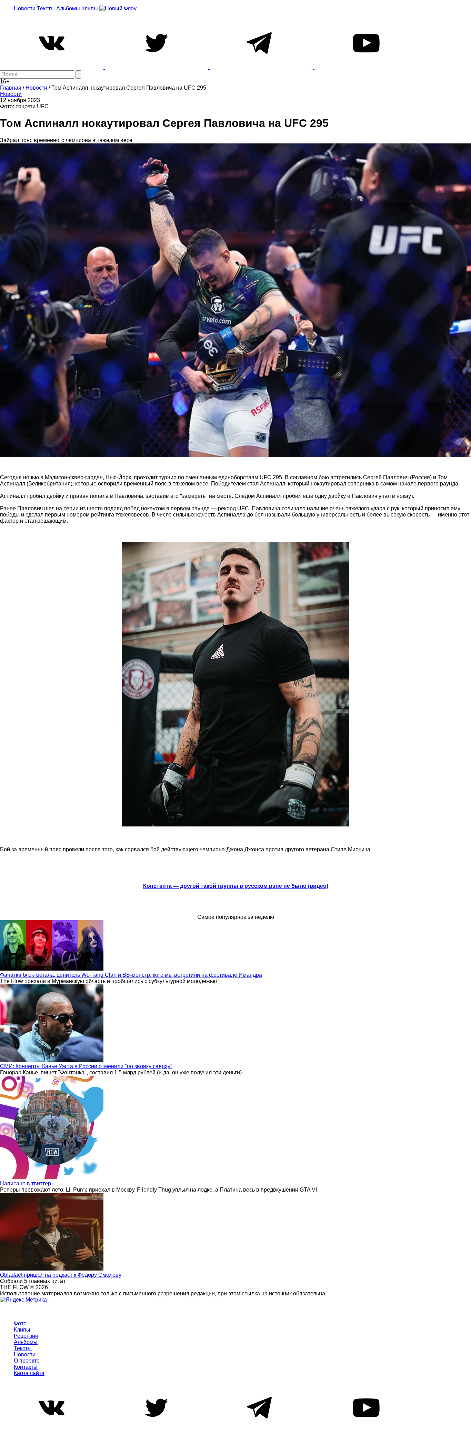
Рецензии (26, 1336)
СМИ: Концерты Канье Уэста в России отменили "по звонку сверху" (86, 1066)
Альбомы (68, 8)
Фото (20, 1323)
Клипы (89, 8)
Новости (25, 8)
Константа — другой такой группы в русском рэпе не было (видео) (235, 886)
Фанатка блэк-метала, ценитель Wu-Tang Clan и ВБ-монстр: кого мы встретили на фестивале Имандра (131, 975)
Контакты (26, 1367)
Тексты (46, 8)
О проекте (27, 1361)
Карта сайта (29, 1373)
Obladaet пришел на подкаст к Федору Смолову (60, 1275)
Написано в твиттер (25, 1183)
